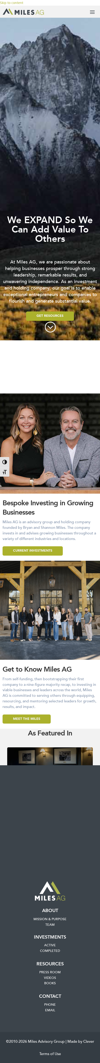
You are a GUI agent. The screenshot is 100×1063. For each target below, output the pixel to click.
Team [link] (50, 924)
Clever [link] (88, 1042)
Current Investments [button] (32, 550)
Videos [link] (50, 978)
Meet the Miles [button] (26, 718)
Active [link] (50, 945)
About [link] (50, 910)
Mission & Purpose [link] (50, 919)
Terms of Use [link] (50, 1054)
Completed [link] (50, 951)
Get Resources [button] (50, 315)
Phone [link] (50, 1004)
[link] (23, 11)
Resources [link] (50, 964)
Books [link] (50, 983)
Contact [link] (50, 996)
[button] (92, 12)
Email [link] (50, 1010)
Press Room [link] (50, 972)
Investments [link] (50, 937)
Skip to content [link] (11, 2)
